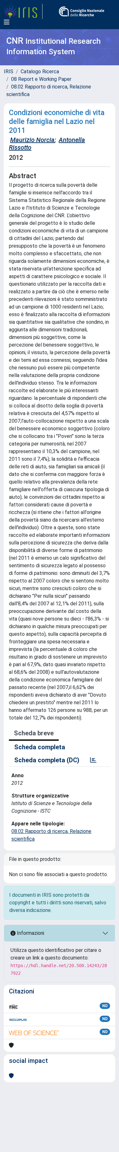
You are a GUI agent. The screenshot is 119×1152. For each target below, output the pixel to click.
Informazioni (30, 933)
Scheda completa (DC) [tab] (46, 760)
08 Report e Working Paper (41, 79)
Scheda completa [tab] (39, 747)
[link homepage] (23, 11)
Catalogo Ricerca (40, 71)
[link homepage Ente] (81, 11)
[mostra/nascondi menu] (7, 22)
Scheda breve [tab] (34, 733)
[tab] (93, 760)
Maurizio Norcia (32, 140)
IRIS (8, 71)
